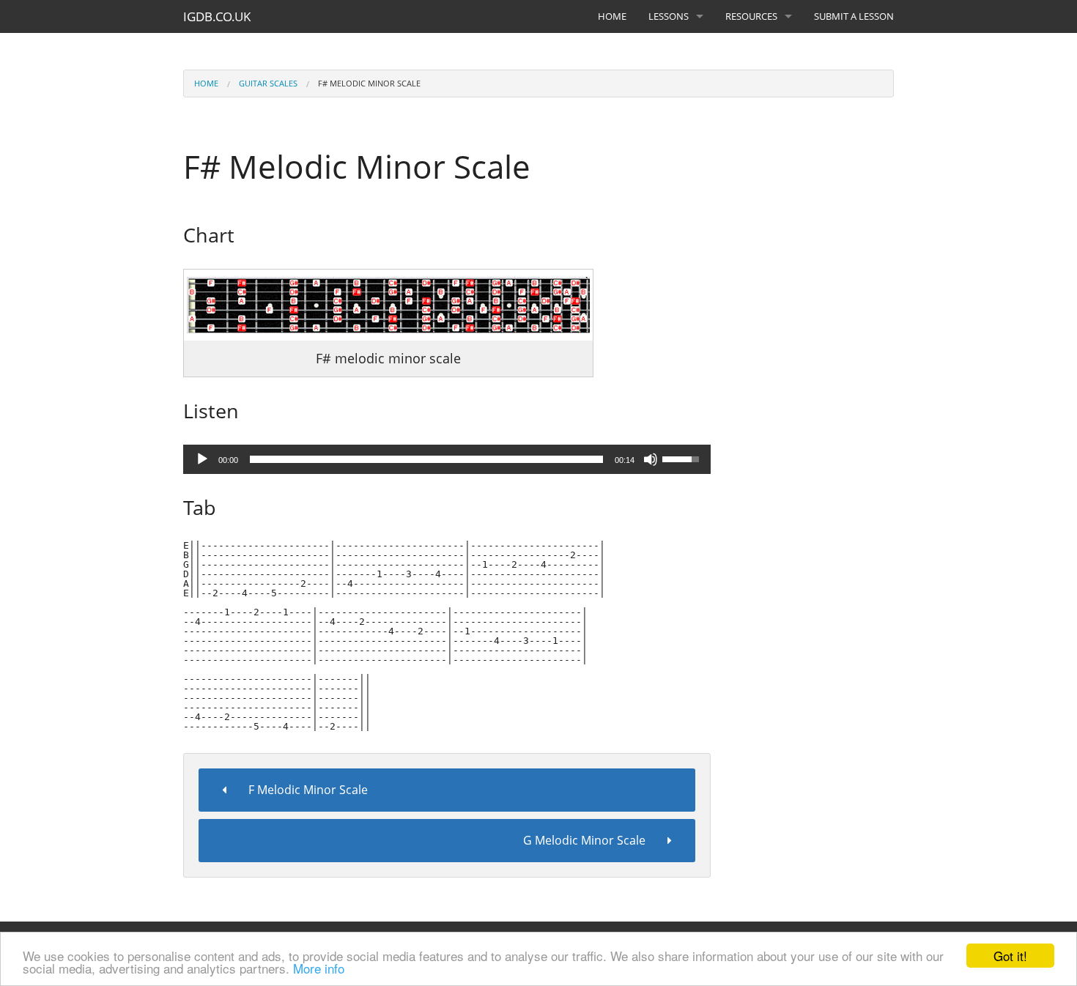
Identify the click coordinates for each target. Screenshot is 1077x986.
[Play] (202, 459)
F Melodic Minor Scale (308, 790)
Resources (751, 16)
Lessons (668, 16)
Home (612, 16)
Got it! (1010, 955)
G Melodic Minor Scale (584, 840)
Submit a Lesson (854, 16)
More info (318, 968)
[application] (447, 459)
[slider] (426, 459)
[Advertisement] (820, 332)
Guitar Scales (268, 83)
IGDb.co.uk (217, 16)
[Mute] (650, 459)
